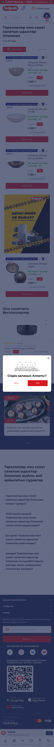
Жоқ (16, 383)
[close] (48, 358)
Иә (37, 383)
